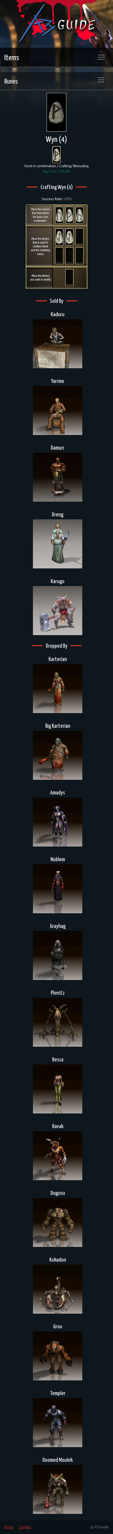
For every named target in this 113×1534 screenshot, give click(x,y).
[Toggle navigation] (101, 57)
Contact (25, 1527)
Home (9, 1527)
